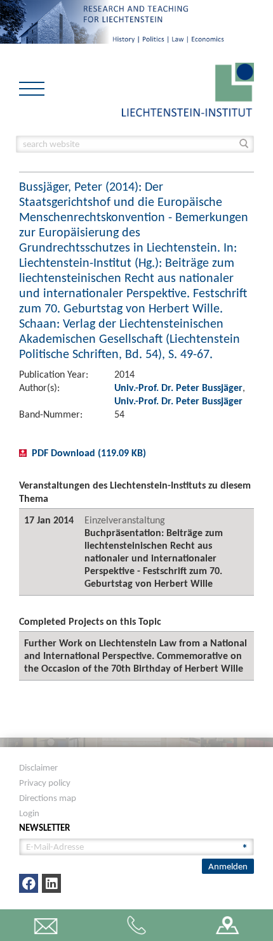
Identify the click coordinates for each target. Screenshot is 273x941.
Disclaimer (38, 767)
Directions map (47, 797)
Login (29, 813)
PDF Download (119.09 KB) (89, 453)
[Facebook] (28, 883)
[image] (188, 88)
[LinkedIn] (51, 883)
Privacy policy (44, 782)
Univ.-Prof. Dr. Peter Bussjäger (178, 387)
